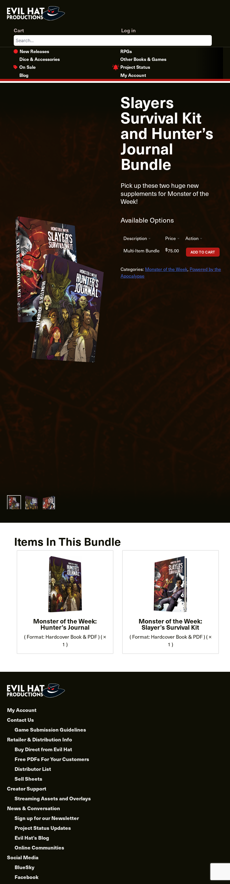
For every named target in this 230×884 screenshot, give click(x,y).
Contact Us (20, 719)
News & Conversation (33, 808)
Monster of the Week (166, 269)
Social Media (22, 857)
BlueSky (24, 867)
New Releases (34, 51)
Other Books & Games (143, 59)
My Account (133, 75)
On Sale (27, 67)
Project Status (135, 67)
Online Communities (39, 847)
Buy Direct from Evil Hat (43, 749)
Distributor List (33, 768)
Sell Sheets (28, 778)
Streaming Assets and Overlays (53, 798)
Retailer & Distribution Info (39, 739)
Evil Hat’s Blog (32, 837)
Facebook (26, 876)
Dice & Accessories (39, 59)
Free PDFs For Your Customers (52, 758)
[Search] (207, 40)
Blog (23, 75)
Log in (128, 30)
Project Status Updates (43, 827)
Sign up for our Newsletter (47, 817)
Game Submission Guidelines (50, 729)
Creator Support (26, 788)
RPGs (126, 51)
